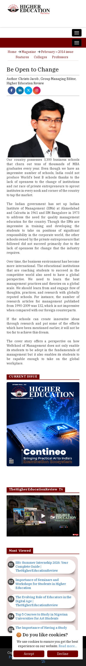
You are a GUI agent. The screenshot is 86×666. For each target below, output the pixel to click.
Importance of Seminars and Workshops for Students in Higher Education (40, 584)
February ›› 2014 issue (57, 52)
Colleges (40, 57)
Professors (60, 57)
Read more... (68, 646)
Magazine (29, 52)
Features (22, 57)
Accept (29, 654)
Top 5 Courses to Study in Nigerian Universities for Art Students (41, 616)
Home (12, 52)
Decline (62, 654)
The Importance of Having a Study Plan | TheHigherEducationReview (41, 630)
